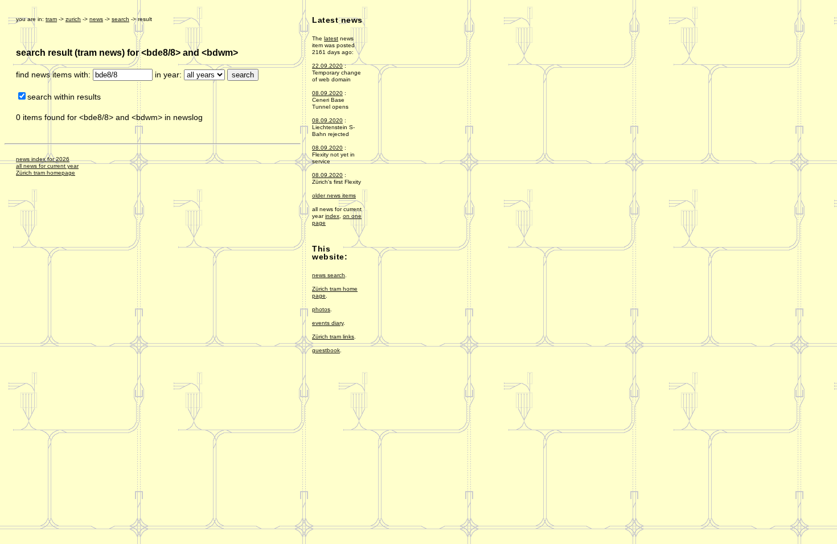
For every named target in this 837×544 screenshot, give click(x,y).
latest (331, 38)
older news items (334, 195)
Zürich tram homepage (45, 173)
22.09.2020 (327, 66)
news (96, 19)
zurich (73, 19)
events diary (327, 323)
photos (321, 309)
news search (328, 275)
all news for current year (47, 166)
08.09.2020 (327, 93)
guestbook (326, 350)
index (332, 216)
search (120, 19)
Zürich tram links (333, 336)
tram (51, 19)
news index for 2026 (42, 159)
